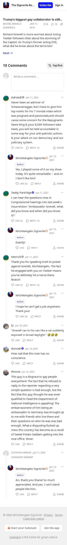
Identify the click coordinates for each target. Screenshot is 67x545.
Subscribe (45, 5)
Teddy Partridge (21, 192)
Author (20, 164)
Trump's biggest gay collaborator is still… (32, 19)
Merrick (16, 257)
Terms (59, 515)
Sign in (59, 5)
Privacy (48, 515)
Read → (8, 53)
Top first (58, 65)
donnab (16, 348)
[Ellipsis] (62, 97)
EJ (12, 325)
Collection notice (33, 518)
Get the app (51, 528)
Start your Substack (23, 528)
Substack (15, 537)
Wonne (15, 371)
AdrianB (16, 97)
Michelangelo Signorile (12, 25)
